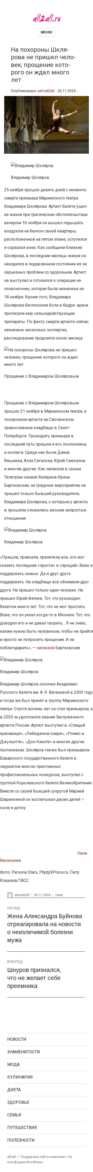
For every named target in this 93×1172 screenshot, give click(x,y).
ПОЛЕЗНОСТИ (21, 1140)
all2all (11, 1157)
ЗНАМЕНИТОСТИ (23, 1051)
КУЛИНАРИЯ (20, 1077)
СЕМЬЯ (14, 1115)
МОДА (13, 1064)
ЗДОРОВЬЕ (18, 1102)
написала (45, 647)
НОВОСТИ (16, 1039)
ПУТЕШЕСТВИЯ (22, 1127)
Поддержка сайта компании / (44, 1157)
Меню (46, 32)
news (59, 894)
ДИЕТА (14, 1089)
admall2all (45, 91)
